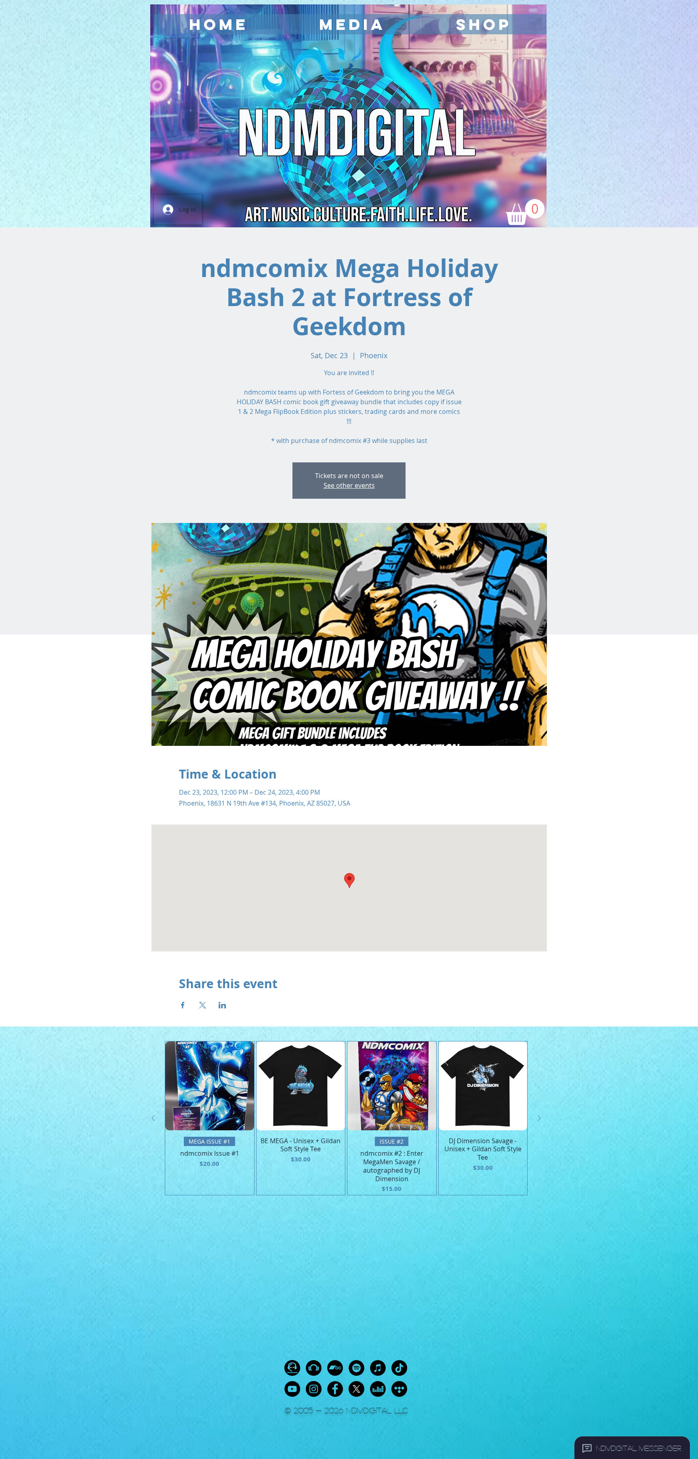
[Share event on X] (202, 1005)
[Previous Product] (153, 1118)
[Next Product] (539, 1118)
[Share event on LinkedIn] (222, 1005)
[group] (346, 1118)
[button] (352, 24)
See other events (349, 485)
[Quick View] (209, 1085)
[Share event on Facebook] (183, 1005)
